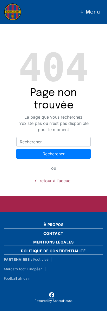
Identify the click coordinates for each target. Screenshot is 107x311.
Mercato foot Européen (23, 269)
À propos (54, 224)
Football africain (17, 278)
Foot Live (41, 259)
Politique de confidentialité (53, 251)
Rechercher (54, 153)
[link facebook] (51, 294)
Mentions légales (53, 242)
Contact (53, 233)
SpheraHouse (62, 301)
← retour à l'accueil (53, 180)
